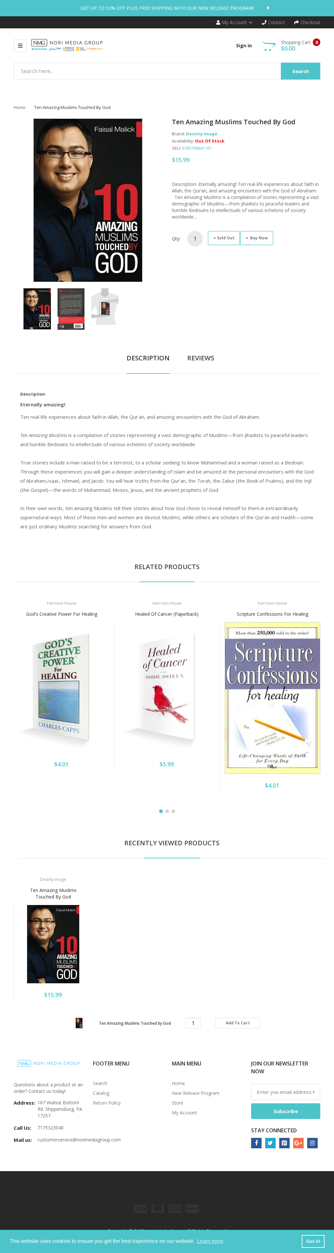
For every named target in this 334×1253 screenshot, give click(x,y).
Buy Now (258, 238)
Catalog (101, 1093)
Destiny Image (201, 134)
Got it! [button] (313, 1241)
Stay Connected (274, 1130)
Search (100, 1083)
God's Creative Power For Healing (61, 614)
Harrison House (61, 603)
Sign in (244, 45)
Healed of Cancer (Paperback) (167, 614)
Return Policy (107, 1103)
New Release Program (196, 1093)
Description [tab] (148, 358)
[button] (20, 697)
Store (177, 1103)
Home (19, 107)
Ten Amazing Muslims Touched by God (53, 893)
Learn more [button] (210, 1241)
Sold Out (226, 238)
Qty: (176, 238)
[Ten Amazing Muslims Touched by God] (37, 308)
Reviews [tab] (200, 358)
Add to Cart (238, 1023)
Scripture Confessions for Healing (272, 614)
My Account (184, 1113)
